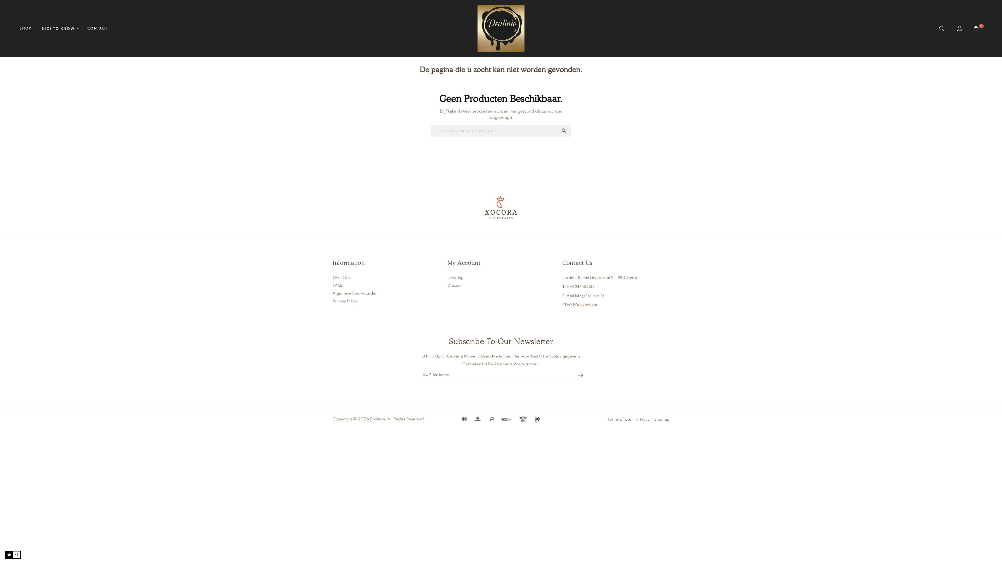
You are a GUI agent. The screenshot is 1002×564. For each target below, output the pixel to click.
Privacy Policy (345, 301)
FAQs (338, 285)
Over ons (341, 278)
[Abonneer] (580, 375)
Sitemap (661, 419)
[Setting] (959, 28)
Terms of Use (619, 419)
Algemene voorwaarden (355, 293)
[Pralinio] (501, 207)
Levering (455, 278)
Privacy (642, 419)
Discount (455, 285)
